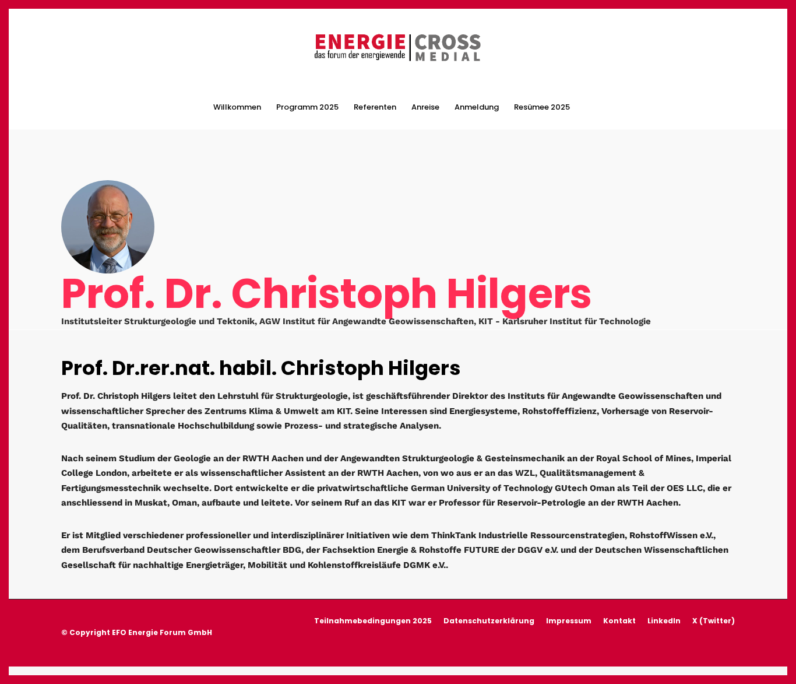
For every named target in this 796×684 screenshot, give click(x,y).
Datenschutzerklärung (488, 621)
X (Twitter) (713, 621)
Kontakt (619, 621)
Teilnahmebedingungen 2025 (373, 621)
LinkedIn (664, 621)
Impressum (568, 621)
